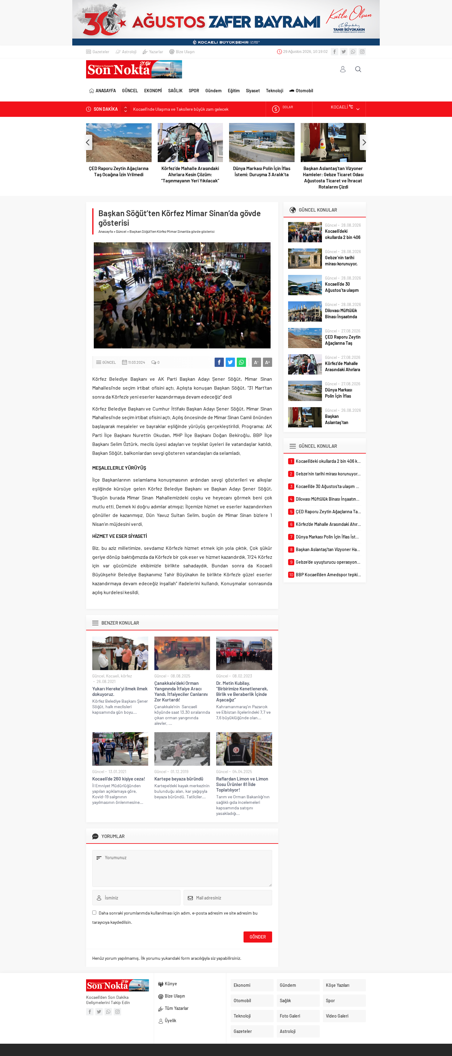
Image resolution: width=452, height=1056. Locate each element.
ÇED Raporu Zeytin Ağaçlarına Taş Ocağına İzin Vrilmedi (119, 171)
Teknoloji (274, 90)
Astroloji (129, 51)
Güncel (121, 231)
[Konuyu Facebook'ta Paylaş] (219, 362)
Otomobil (304, 90)
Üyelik (170, 1020)
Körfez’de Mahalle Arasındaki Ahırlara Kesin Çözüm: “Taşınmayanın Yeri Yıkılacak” (190, 174)
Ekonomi (242, 985)
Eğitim (234, 90)
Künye (171, 983)
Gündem (213, 90)
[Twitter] (343, 51)
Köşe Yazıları (337, 985)
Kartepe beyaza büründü (178, 778)
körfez (126, 675)
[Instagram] (362, 51)
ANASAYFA (106, 90)
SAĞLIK (175, 90)
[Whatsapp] (353, 51)
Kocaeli (112, 675)
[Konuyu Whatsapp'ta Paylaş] (241, 362)
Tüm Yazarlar (176, 1008)
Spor (330, 1000)
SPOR (194, 90)
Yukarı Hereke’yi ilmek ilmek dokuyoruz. (120, 691)
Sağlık (285, 1000)
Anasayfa (105, 231)
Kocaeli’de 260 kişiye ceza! (118, 778)
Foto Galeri (290, 1015)
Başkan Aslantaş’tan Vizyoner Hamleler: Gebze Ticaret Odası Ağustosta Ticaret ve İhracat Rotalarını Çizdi (333, 177)
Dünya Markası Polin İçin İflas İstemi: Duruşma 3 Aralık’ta (261, 171)
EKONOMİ (153, 90)
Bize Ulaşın (185, 51)
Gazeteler (101, 51)
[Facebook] (334, 51)
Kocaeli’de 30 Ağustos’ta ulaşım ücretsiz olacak (342, 290)
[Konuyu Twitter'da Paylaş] (230, 362)
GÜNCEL (130, 90)
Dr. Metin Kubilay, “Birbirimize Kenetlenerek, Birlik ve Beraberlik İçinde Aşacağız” (242, 691)
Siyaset (253, 90)
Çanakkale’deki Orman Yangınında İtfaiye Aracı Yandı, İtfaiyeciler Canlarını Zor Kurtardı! (181, 691)
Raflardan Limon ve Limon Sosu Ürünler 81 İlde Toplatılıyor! (242, 784)
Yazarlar (156, 51)
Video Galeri (337, 1015)
